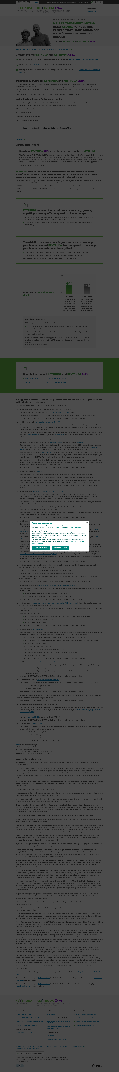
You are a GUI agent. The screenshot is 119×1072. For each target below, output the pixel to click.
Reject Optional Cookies (60, 547)
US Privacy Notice (59, 527)
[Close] (87, 523)
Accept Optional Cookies (41, 547)
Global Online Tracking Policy (74, 527)
